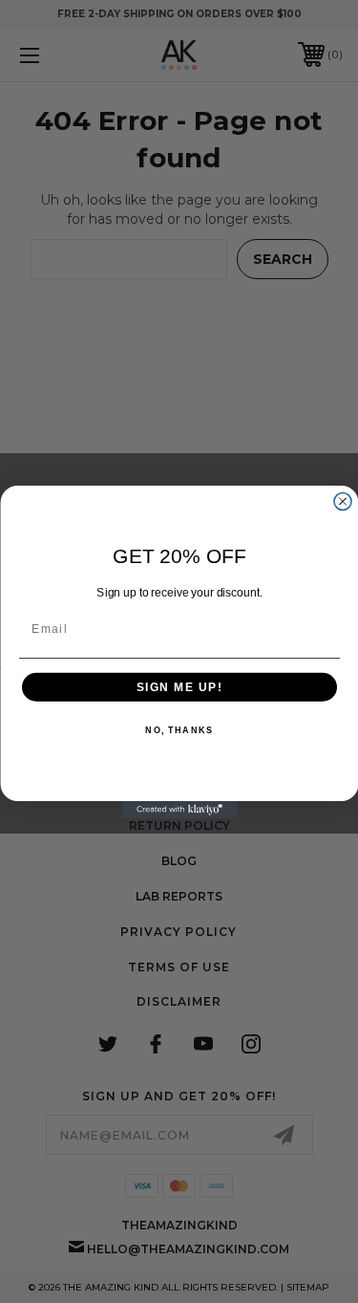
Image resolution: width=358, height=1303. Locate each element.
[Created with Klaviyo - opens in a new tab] (179, 809)
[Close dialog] (342, 501)
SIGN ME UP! (179, 687)
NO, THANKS (179, 730)
